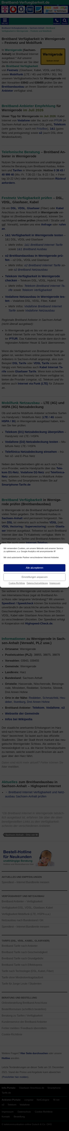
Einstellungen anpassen (35, 577)
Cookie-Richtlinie (17, 583)
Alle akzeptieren (34, 567)
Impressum (54, 583)
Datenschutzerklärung (37, 583)
